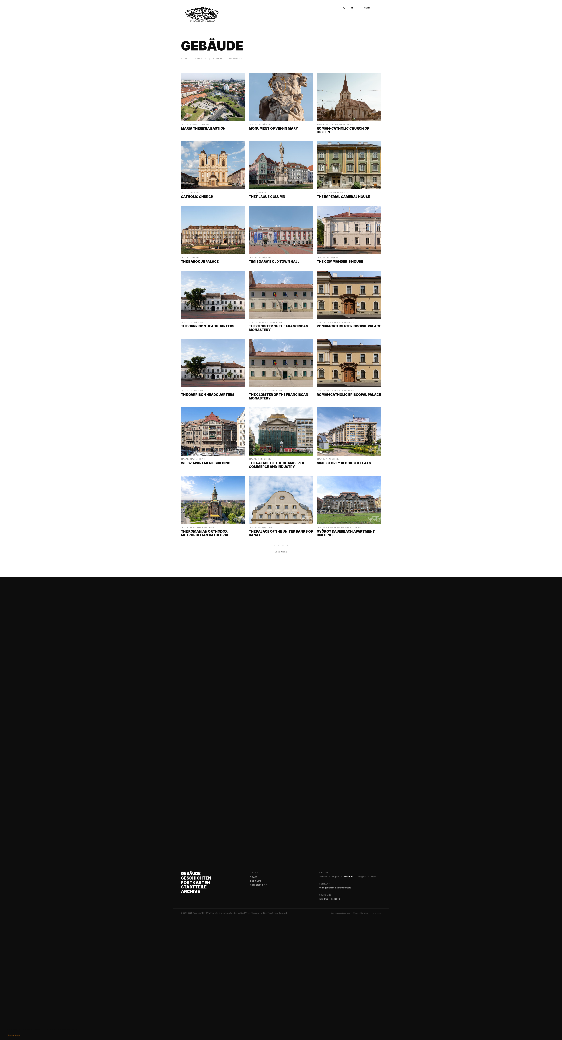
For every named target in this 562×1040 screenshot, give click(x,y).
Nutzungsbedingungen (340, 913)
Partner (255, 881)
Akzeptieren (14, 1035)
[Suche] (344, 8)
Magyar (362, 876)
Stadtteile (194, 887)
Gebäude (191, 874)
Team (253, 877)
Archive (190, 892)
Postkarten (195, 883)
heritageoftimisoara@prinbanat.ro (335, 887)
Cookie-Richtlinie (360, 913)
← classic (377, 913)
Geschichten (196, 878)
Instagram (323, 899)
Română (323, 876)
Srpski (374, 876)
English (335, 876)
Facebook (336, 899)
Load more (281, 552)
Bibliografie (258, 885)
